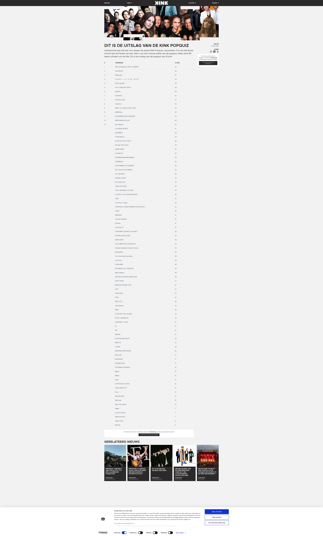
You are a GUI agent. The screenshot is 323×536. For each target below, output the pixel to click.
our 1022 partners (124, 513)
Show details (180, 532)
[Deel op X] (218, 52)
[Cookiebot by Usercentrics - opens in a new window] (103, 532)
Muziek (214, 3)
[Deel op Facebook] (214, 51)
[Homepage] (161, 3)
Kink (128, 3)
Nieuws (107, 3)
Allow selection (216, 517)
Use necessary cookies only (217, 522)
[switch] (140, 532)
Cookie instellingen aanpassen (149, 434)
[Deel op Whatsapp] (211, 51)
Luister (191, 3)
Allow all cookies (217, 511)
